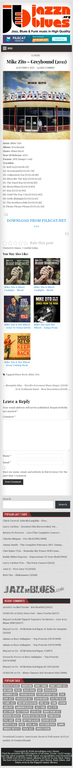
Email (7, 462)
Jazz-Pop (52, 707)
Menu (10, 48)
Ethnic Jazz (9, 703)
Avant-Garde (41, 686)
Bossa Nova (50, 690)
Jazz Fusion (22, 711)
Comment (9, 416)
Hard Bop (8, 707)
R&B (18, 720)
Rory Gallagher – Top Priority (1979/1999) (37, 639)
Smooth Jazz (10, 724)
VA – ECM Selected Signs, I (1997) (33, 651)
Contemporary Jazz (47, 694)
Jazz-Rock (8, 711)
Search (7, 499)
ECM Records (41, 698)
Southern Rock (47, 724)
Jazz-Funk (40, 707)
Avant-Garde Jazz (58, 686)
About (55, 751)
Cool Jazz (8, 698)
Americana (27, 686)
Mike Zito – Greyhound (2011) (36, 61)
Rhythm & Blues (31, 720)
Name (7, 456)
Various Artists (12, 728)
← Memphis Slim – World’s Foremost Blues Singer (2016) (35, 385)
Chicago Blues (27, 694)
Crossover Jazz (24, 698)
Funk (54, 703)
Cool (62, 694)
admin (6, 639)
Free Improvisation (27, 703)
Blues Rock (21, 374)
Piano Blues (54, 716)
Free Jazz (44, 703)
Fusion (62, 703)
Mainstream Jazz (52, 711)
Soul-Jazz (32, 724)
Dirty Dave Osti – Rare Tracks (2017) (38, 613)
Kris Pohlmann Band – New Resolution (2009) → (43, 389)
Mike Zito (34, 374)
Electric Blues (58, 698)
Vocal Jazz (28, 728)
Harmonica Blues (24, 707)
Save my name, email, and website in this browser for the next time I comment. (35, 474)
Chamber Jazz (10, 694)
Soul (21, 724)
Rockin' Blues (48, 720)
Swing (61, 724)
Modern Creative (12, 716)
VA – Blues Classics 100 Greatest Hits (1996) (42, 672)
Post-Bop (8, 720)
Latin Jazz (36, 711)
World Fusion (43, 728)
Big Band (8, 690)
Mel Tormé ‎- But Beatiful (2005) (34, 607)
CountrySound (22, 740)
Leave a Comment (47, 67)
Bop (40, 690)
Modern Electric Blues (34, 716)
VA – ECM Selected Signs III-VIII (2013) (37, 666)
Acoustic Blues (11, 686)
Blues (37, 55)
